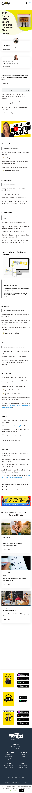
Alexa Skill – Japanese (8, 765)
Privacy (18, 782)
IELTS (4, 540)
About (23, 763)
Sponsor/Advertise (23, 765)
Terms (22, 782)
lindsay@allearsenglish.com (16, 746)
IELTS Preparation (23, 771)
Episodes (23, 754)
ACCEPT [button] (21, 790)
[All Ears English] (16, 736)
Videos (8, 759)
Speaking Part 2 (19, 426)
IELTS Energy (23, 752)
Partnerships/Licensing (23, 767)
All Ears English (9, 752)
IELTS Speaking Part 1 (18, 75)
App (9, 769)
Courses (23, 769)
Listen (9, 763)
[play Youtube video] (16, 129)
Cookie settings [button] (13, 790)
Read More (7, 549)
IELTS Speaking (6, 75)
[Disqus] (16, 647)
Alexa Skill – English (9, 767)
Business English (8, 758)
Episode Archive (8, 754)
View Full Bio (6, 49)
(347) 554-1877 (16, 748)
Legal (26, 782)
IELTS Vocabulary (8, 610)
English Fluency (8, 756)
